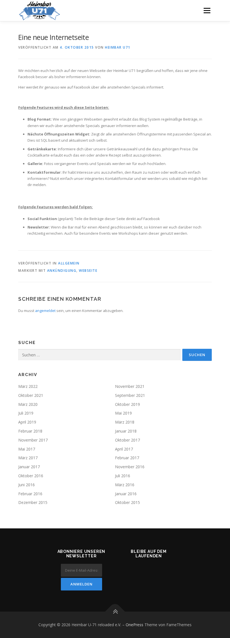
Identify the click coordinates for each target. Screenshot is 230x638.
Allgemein (69, 263)
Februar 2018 (30, 431)
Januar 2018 (126, 431)
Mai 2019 (123, 413)
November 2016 (129, 466)
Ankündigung (62, 270)
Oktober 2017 (127, 440)
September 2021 (130, 395)
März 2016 (124, 484)
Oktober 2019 (127, 404)
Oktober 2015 (127, 502)
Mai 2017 (26, 449)
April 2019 (27, 422)
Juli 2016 (122, 475)
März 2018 (124, 422)
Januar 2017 (29, 466)
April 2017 (124, 449)
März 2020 (28, 404)
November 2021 (129, 386)
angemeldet (45, 310)
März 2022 (28, 386)
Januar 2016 (126, 493)
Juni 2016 (26, 484)
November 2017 (33, 440)
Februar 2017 (127, 457)
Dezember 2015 (32, 502)
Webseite (88, 270)
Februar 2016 (30, 493)
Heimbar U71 (117, 47)
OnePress (134, 624)
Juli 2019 (25, 413)
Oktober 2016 (30, 475)
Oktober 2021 (30, 395)
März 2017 (28, 457)
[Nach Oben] (115, 612)
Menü (207, 10)
